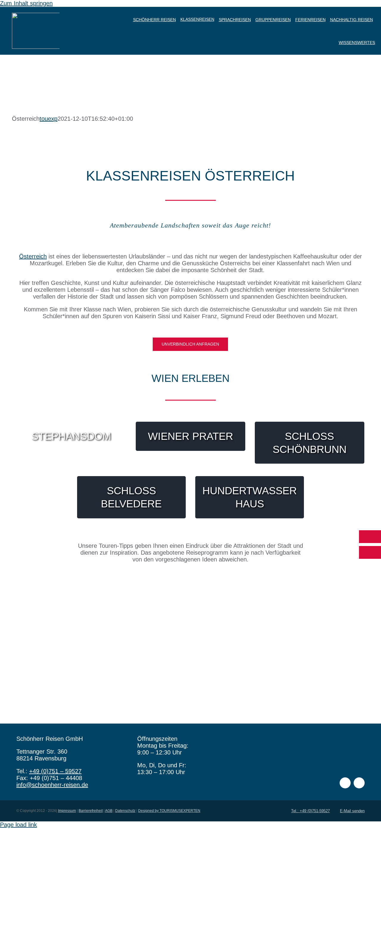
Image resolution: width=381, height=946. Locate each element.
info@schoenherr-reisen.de (52, 785)
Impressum (67, 811)
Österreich (33, 256)
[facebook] (345, 782)
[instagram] (359, 782)
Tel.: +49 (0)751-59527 (310, 811)
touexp (48, 118)
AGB (109, 811)
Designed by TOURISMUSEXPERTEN (169, 811)
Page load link (18, 824)
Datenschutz (125, 811)
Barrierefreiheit (91, 811)
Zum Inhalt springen (26, 3)
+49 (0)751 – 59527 (55, 771)
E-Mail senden (352, 811)
